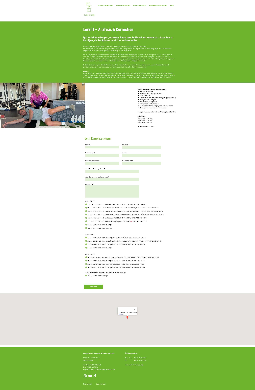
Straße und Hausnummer (92, 160)
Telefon (124, 152)
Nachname (125, 144)
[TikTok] (95, 376)
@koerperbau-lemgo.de (106, 369)
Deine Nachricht (89, 184)
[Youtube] (90, 376)
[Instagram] (85, 376)
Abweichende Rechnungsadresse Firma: (96, 168)
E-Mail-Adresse (89, 152)
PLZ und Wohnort (127, 160)
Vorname (87, 144)
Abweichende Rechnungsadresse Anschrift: (97, 177)
